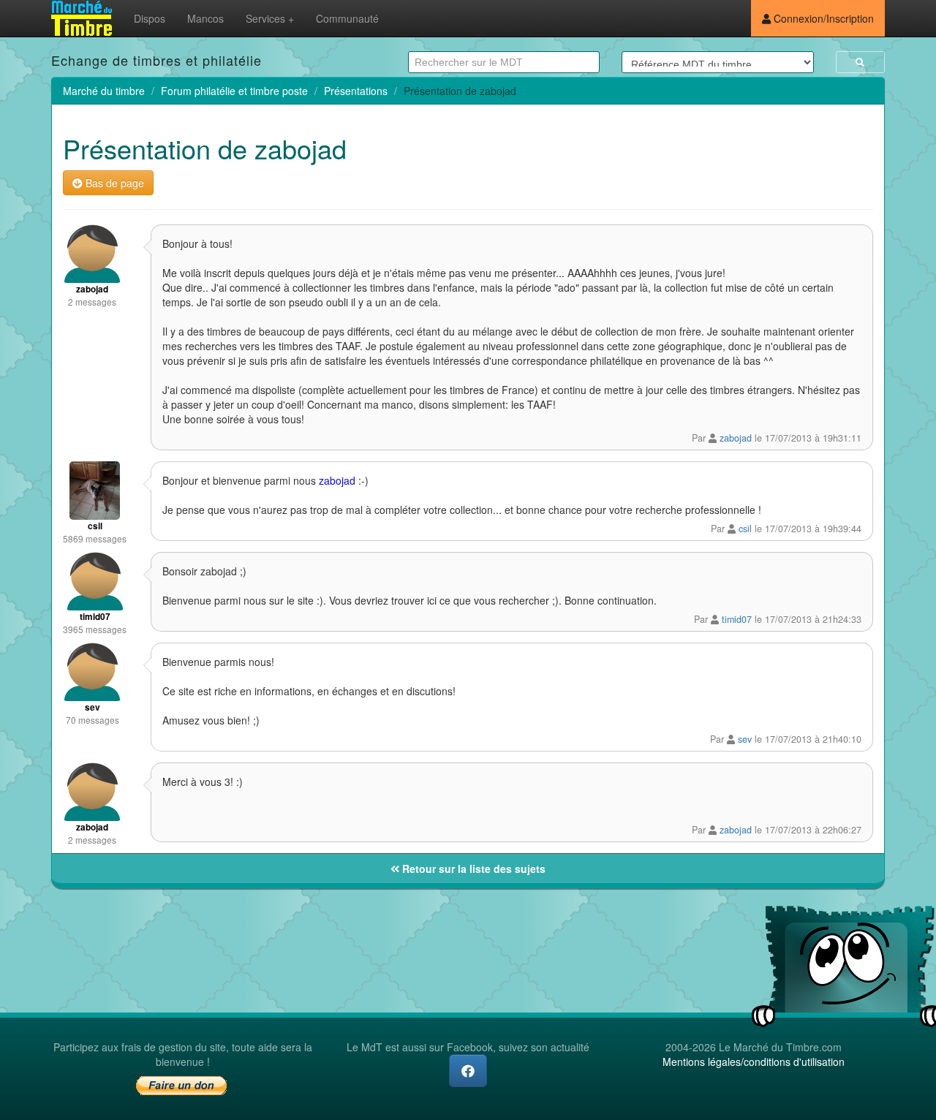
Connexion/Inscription (822, 18)
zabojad (736, 437)
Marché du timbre (104, 90)
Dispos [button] (149, 18)
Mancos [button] (205, 18)
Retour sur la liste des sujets (472, 868)
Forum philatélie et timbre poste (234, 90)
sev (745, 739)
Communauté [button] (347, 18)
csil (745, 528)
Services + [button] (270, 18)
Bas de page (113, 182)
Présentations (356, 90)
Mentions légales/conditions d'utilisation (754, 1061)
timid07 (737, 619)
